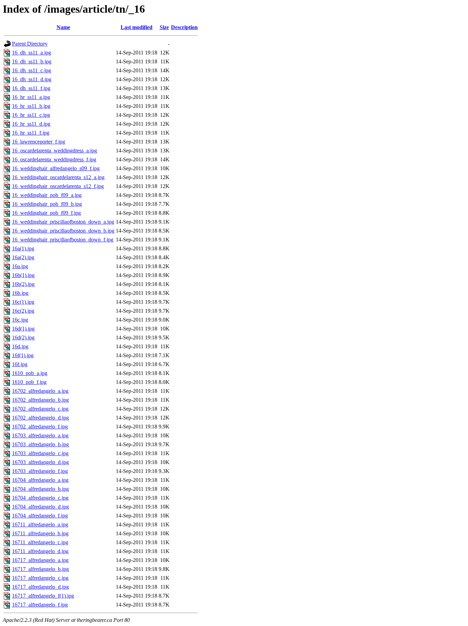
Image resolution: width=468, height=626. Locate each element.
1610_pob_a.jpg (29, 373)
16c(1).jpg (23, 302)
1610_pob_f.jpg (29, 382)
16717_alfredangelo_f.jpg (40, 605)
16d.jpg (20, 346)
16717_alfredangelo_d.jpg (40, 587)
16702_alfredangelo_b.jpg (40, 400)
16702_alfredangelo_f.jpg (40, 426)
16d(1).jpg (23, 328)
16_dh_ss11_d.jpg (31, 79)
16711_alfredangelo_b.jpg (40, 533)
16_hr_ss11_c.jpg (31, 115)
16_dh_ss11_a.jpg (31, 52)
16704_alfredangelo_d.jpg (40, 507)
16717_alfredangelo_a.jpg (40, 560)
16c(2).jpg (23, 311)
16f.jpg (19, 364)
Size (164, 27)
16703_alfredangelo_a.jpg (40, 435)
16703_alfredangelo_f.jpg (40, 471)
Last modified (136, 27)
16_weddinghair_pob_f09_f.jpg (46, 213)
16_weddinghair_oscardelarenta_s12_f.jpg (58, 186)
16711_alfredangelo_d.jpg (40, 551)
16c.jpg (20, 320)
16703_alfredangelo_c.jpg (40, 453)
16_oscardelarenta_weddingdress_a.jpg (54, 150)
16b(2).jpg (23, 284)
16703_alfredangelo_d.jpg (40, 462)
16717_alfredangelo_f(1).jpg (43, 596)
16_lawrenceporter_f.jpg (38, 142)
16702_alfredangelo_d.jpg (40, 418)
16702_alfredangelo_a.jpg (40, 391)
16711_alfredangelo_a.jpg (40, 524)
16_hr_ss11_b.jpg (31, 106)
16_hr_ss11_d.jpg (31, 124)
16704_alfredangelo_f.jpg (40, 515)
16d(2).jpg (23, 337)
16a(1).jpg (23, 248)
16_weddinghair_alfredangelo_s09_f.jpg (56, 168)
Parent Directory (30, 44)
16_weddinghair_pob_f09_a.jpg (47, 195)
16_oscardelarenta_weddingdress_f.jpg (54, 159)
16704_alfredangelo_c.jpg (40, 498)
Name (63, 27)
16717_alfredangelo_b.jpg (40, 569)
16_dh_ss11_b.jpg (31, 61)
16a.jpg (20, 266)
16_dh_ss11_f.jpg (31, 88)
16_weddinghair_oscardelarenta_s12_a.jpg (58, 177)
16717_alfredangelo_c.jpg (40, 578)
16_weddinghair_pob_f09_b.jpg (47, 204)
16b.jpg (20, 293)
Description (184, 27)
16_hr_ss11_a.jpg (31, 97)
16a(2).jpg (23, 257)
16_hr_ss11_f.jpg (30, 133)
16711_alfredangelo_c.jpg (40, 542)
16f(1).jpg (23, 355)
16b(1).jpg (23, 275)
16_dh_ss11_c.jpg (31, 70)
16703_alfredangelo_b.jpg (40, 444)
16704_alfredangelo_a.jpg (40, 480)
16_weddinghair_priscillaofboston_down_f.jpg (62, 239)
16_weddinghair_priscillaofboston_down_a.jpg (63, 222)
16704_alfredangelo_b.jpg (40, 489)
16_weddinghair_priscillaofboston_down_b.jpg (63, 231)
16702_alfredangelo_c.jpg (40, 409)
